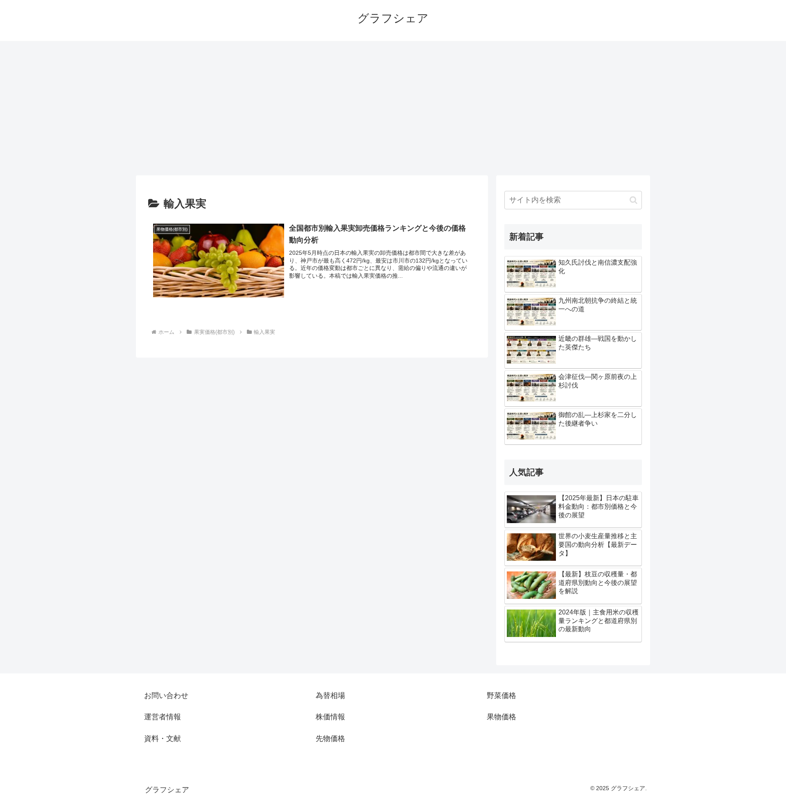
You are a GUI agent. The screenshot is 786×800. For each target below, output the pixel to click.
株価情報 (330, 717)
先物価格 (330, 738)
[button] (633, 200)
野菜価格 (501, 695)
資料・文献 (162, 738)
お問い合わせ (166, 695)
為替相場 (330, 695)
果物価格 (501, 717)
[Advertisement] (393, 108)
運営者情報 (162, 717)
